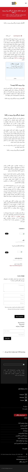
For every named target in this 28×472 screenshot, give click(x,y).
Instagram (22, 394)
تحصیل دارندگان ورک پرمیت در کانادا (14, 67)
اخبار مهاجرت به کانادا (10, 14)
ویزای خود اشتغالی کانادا (21, 440)
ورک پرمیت (21, 88)
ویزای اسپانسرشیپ (22, 433)
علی (23, 240)
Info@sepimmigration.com (20, 459)
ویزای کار (25, 430)
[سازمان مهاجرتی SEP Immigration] (14, 3)
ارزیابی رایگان (22, 461)
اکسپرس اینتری (23, 425)
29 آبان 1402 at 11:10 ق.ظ (17, 260)
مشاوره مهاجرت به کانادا (17, 216)
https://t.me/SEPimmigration (16, 265)
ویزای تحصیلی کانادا (22, 423)
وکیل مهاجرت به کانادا (19, 58)
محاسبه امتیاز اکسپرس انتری (20, 443)
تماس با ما (25, 408)
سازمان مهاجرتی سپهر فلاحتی (20, 14)
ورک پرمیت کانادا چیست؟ (16, 66)
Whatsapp (22, 397)
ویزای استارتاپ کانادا (22, 438)
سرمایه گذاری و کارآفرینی (21, 435)
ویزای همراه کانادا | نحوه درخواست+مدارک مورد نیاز (15, 351)
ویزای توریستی (24, 428)
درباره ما (25, 406)
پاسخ (7, 233)
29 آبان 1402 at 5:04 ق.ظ (20, 241)
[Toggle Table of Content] (21, 64)
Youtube (22, 400)
